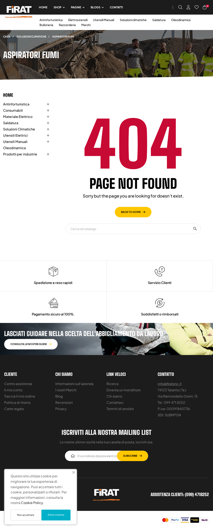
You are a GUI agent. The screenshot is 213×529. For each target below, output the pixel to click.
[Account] (188, 7)
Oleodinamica (181, 20)
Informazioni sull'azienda (74, 383)
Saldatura (159, 20)
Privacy (61, 408)
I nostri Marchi (66, 390)
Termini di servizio (120, 408)
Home (8, 95)
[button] (31, 344)
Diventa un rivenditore (123, 390)
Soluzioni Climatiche (19, 129)
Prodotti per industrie (20, 154)
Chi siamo (114, 396)
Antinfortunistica (51, 20)
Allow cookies (56, 514)
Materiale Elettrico (17, 116)
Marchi (85, 25)
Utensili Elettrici (15, 135)
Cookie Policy (32, 502)
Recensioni (64, 402)
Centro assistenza (18, 383)
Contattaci (115, 402)
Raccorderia (67, 25)
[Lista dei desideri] (196, 7)
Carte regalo (14, 408)
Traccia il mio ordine (19, 396)
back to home (131, 212)
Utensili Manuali (103, 20)
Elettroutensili (78, 20)
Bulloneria (46, 25)
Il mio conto (13, 390)
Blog (59, 396)
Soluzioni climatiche (133, 20)
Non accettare (25, 514)
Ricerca (112, 383)
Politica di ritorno (17, 402)
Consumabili (13, 110)
